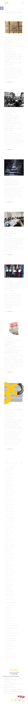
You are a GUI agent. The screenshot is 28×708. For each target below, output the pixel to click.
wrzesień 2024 (8, 520)
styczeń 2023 (8, 564)
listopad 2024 (8, 515)
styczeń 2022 (8, 591)
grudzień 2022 (8, 566)
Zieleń (6, 658)
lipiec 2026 (7, 471)
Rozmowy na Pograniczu (10, 633)
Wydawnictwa (8, 648)
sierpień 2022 (8, 575)
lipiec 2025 (7, 498)
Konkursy (7, 623)
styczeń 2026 (8, 484)
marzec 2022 (8, 586)
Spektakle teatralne (9, 638)
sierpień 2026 (8, 469)
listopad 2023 (8, 542)
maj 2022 (7, 582)
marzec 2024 (8, 533)
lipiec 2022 (7, 577)
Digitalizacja (8, 607)
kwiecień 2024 (8, 531)
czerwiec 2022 (8, 580)
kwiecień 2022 (8, 584)
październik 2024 (9, 518)
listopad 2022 (8, 569)
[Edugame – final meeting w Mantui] (14, 219)
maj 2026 (7, 475)
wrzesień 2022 (8, 573)
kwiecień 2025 (8, 504)
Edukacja (7, 612)
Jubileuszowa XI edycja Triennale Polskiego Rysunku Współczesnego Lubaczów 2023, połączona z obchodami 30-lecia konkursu (13, 419)
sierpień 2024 (8, 522)
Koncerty (7, 620)
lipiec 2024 (7, 524)
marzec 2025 (8, 506)
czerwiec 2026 (8, 473)
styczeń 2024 (8, 538)
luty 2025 (7, 509)
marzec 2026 (8, 480)
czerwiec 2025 (8, 500)
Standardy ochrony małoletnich (16, 691)
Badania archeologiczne (10, 602)
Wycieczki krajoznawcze (10, 646)
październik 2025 (9, 491)
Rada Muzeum (8, 630)
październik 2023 (9, 544)
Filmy (6, 615)
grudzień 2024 (8, 513)
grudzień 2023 (8, 540)
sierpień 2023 (8, 549)
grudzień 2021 (8, 593)
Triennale (7, 643)
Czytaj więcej (10, 82)
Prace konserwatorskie (10, 625)
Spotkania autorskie (9, 640)
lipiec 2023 (7, 551)
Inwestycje (7, 617)
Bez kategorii (8, 605)
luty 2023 (7, 562)
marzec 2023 (8, 560)
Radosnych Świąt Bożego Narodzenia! (12, 183)
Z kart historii (8, 653)
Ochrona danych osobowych (9, 689)
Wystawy (7, 651)
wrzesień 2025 (8, 493)
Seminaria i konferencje (10, 635)
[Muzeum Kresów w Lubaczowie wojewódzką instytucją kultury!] (14, 271)
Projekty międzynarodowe (11, 628)
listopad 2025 (8, 489)
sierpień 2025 (8, 495)
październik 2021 (9, 595)
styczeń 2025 (8, 511)
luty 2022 (7, 589)
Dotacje (7, 610)
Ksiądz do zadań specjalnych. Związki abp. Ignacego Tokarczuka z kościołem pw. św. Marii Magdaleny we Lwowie (13, 121)
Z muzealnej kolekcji (9, 656)
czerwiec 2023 (8, 553)
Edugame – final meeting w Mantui (14, 233)
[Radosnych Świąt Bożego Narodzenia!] (14, 167)
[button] (1, 8)
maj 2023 (7, 555)
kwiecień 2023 (8, 558)
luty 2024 (7, 535)
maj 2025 (7, 502)
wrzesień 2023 (8, 546)
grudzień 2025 (8, 487)
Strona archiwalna (7, 693)
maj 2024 (7, 529)
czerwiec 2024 (8, 526)
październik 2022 (9, 571)
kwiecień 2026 (8, 478)
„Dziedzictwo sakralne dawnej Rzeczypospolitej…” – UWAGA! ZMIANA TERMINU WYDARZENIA (16, 346)
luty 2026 (7, 482)
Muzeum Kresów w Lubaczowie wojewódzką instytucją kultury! (13, 287)
